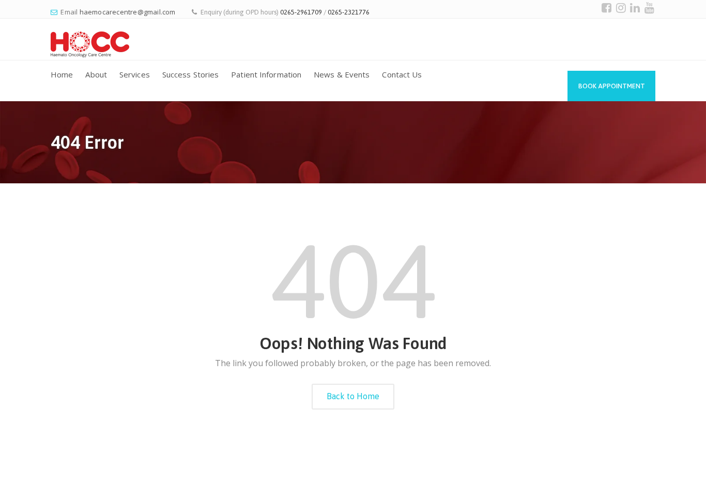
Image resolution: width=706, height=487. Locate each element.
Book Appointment (611, 86)
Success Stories (190, 74)
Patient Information (266, 74)
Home (62, 74)
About (96, 74)
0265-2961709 (301, 12)
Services (134, 74)
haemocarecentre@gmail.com (128, 12)
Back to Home (353, 396)
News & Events (342, 74)
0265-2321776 (349, 12)
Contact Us (402, 74)
